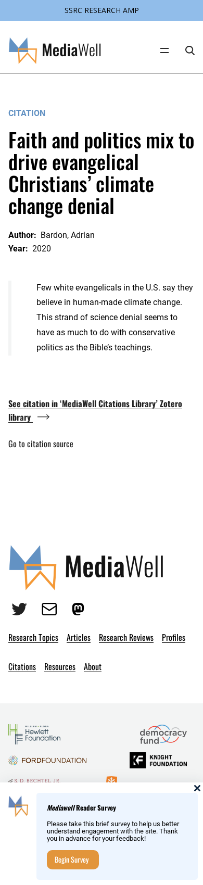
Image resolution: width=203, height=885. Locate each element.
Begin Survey (71, 859)
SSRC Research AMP (102, 10)
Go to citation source (40, 443)
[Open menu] (164, 50)
